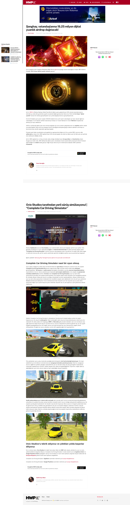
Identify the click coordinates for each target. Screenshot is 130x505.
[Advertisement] (11, 21)
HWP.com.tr (44, 500)
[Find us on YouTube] (102, 500)
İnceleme (73, 2)
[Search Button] (113, 2)
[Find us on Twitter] (97, 500)
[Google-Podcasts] (106, 57)
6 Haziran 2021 (39, 33)
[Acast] (110, 57)
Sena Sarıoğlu (31, 33)
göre (56, 69)
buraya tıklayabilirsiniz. (68, 458)
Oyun (48, 211)
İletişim (48, 496)
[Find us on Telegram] (107, 500)
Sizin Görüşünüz (96, 2)
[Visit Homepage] (31, 2)
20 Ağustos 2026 (14, 53)
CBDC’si (31, 112)
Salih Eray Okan (31, 211)
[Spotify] (103, 57)
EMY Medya (35, 501)
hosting (47, 500)
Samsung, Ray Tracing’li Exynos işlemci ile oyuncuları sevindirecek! (52, 257)
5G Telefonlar (107, 2)
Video (87, 2)
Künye (43, 496)
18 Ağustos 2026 (14, 63)
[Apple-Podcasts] (99, 57)
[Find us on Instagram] (104, 500)
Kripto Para (48, 33)
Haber (80, 2)
